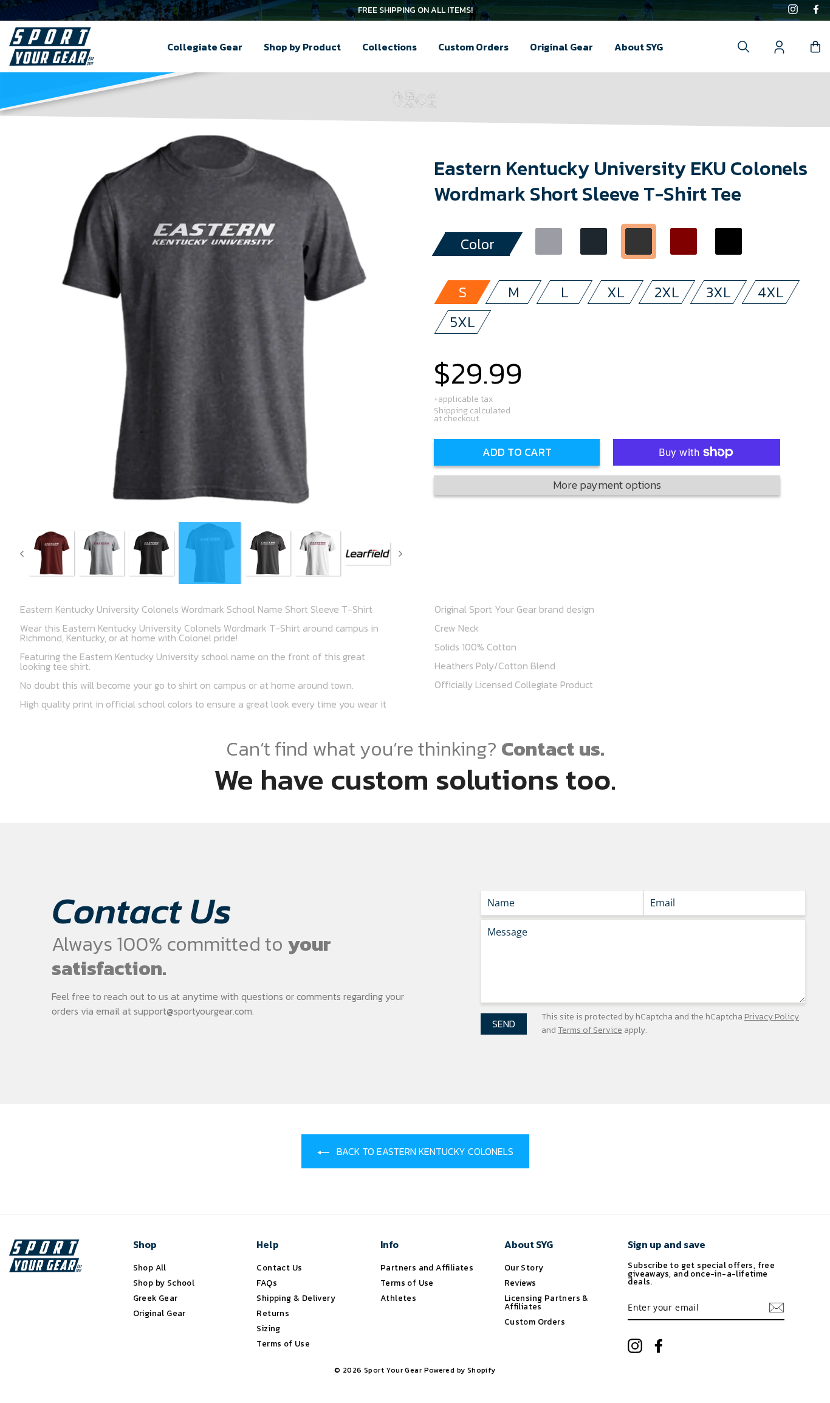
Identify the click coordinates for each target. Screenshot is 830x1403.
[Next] (400, 553)
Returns (272, 1313)
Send (503, 1023)
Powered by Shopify (460, 1370)
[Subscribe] (776, 1307)
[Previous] (22, 553)
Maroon (683, 241)
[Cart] (815, 46)
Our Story (524, 1267)
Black (728, 241)
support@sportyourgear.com (193, 1011)
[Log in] (779, 46)
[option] (415, 10)
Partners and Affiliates (426, 1267)
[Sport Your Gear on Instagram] (793, 10)
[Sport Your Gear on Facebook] (816, 10)
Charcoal (593, 241)
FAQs (266, 1283)
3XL (718, 292)
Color (478, 244)
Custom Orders (473, 47)
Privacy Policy (771, 1016)
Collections (389, 47)
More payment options (607, 485)
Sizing (268, 1328)
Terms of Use (283, 1343)
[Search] (743, 46)
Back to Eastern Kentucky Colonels (423, 1151)
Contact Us (279, 1267)
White (773, 241)
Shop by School (164, 1283)
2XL (666, 292)
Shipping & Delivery (295, 1298)
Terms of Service (590, 1030)
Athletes (398, 1298)
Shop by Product (302, 47)
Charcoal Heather (638, 241)
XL (616, 292)
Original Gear (561, 47)
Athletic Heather (548, 241)
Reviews (520, 1283)
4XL (771, 292)
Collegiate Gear (204, 47)
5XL (462, 322)
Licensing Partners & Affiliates (546, 1302)
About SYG (638, 47)
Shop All (149, 1267)
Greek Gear (155, 1298)
